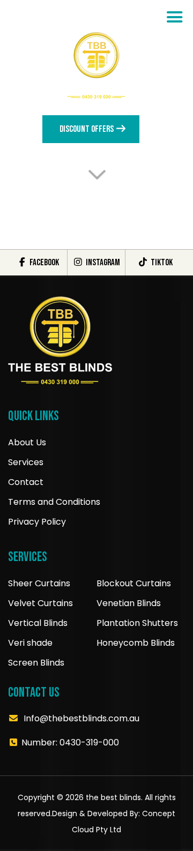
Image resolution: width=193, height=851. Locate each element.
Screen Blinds (36, 662)
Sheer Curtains (39, 583)
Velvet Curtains (40, 603)
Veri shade (30, 643)
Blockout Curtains (133, 583)
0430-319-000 (89, 742)
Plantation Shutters (137, 623)
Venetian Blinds (128, 603)
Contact (25, 482)
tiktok (160, 262)
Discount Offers (87, 129)
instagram (102, 262)
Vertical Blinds (38, 623)
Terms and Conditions (54, 502)
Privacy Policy (37, 522)
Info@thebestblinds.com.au (81, 718)
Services (25, 462)
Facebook (43, 262)
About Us (27, 442)
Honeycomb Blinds (135, 643)
